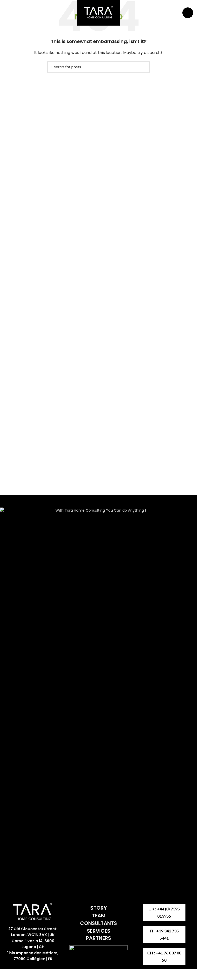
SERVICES (98, 930)
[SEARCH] (144, 67)
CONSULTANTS (98, 923)
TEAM (98, 915)
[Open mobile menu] (188, 13)
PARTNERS (98, 938)
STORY (98, 907)
